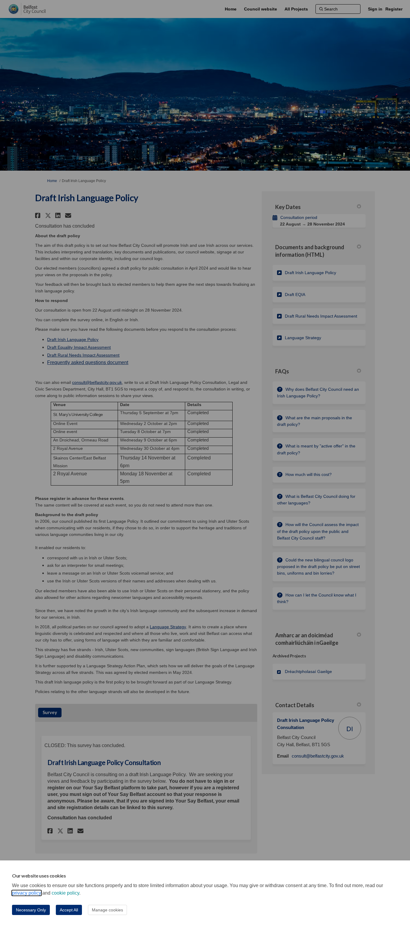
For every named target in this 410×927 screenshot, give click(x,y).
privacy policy (26, 893)
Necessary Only (31, 910)
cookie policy (65, 893)
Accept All (69, 910)
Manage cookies (107, 910)
